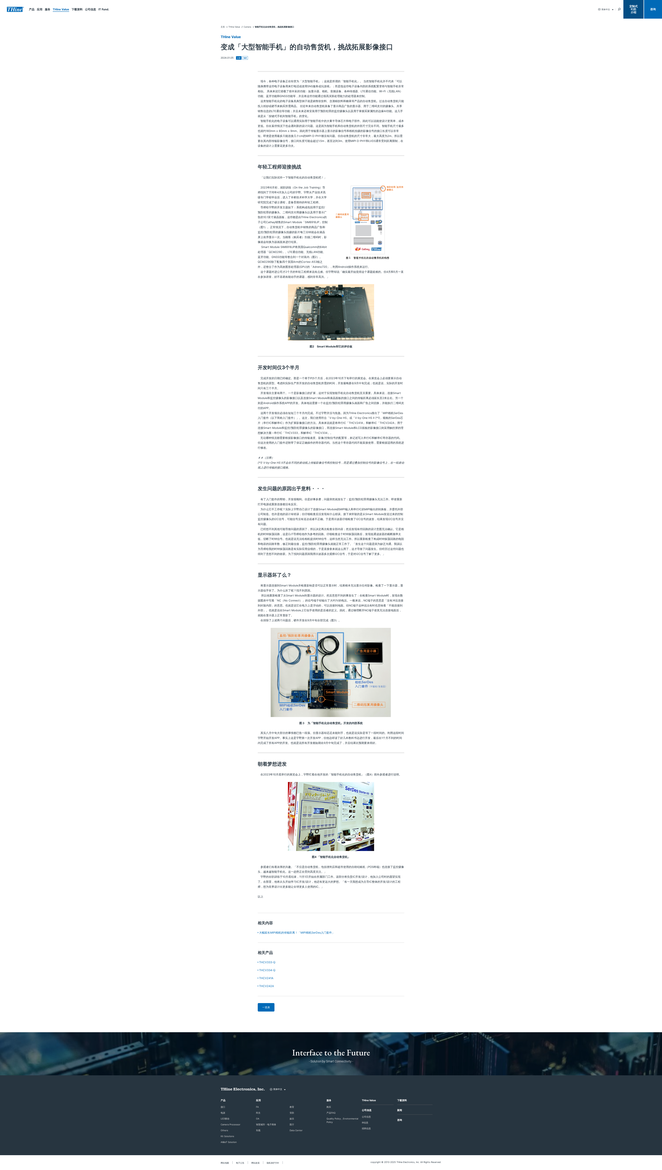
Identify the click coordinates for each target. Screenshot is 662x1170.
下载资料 (77, 9)
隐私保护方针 (273, 1163)
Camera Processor (230, 1124)
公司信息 (90, 9)
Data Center (296, 1130)
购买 (329, 1107)
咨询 (653, 9)
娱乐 (292, 1118)
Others (224, 1130)
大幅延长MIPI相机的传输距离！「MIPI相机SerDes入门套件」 (297, 932)
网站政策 (255, 1163)
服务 (47, 9)
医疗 (292, 1124)
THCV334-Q (267, 970)
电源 (223, 1112)
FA (257, 1107)
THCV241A (266, 978)
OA (257, 1118)
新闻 (399, 1110)
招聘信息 (366, 1128)
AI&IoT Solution (229, 1142)
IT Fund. (103, 9)
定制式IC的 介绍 (633, 9)
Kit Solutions (227, 1136)
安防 (292, 1112)
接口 (223, 1107)
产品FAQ (331, 1112)
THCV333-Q (267, 962)
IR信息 (365, 1122)
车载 (258, 1130)
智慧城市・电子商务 (266, 1124)
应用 (39, 9)
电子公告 (240, 1163)
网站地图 (225, 1163)
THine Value (61, 9)
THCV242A (266, 986)
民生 (258, 1112)
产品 (31, 9)
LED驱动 (225, 1118)
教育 (292, 1107)
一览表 (266, 1007)
